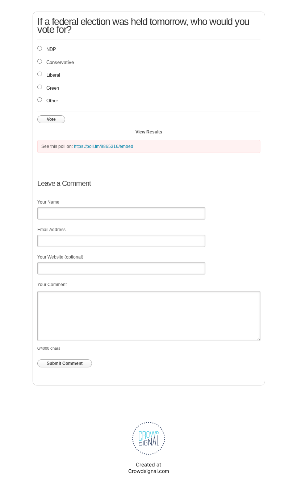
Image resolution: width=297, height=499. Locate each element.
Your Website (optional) (60, 257)
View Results (148, 132)
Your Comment (52, 284)
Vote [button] (51, 119)
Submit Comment (65, 363)
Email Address (51, 229)
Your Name (48, 202)
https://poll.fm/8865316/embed (103, 146)
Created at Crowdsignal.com (148, 467)
